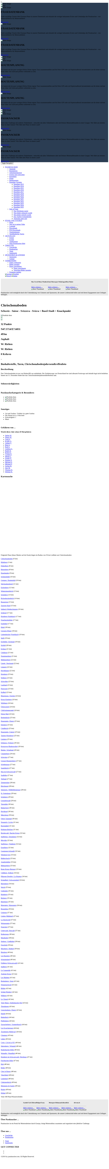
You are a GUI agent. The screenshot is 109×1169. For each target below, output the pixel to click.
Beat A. (7, 445)
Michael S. (8, 462)
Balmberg (4, 894)
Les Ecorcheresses (7, 1028)
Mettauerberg (5, 866)
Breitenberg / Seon (7, 981)
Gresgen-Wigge (6, 631)
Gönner (11, 259)
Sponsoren (12, 257)
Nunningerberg (6, 656)
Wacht (3, 887)
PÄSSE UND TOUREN (13, 220)
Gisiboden (4, 891)
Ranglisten (12, 176)
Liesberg (4, 739)
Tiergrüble (4, 804)
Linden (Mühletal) (7, 916)
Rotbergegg (5, 934)
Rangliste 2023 (19, 203)
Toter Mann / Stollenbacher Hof (11, 1003)
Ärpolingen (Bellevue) (8, 1032)
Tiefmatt (3, 779)
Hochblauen (5, 671)
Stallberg (4, 967)
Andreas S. (9, 449)
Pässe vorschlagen (15, 266)
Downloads (13, 228)
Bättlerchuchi (5, 858)
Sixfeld (3, 645)
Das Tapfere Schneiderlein (22, 217)
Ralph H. (8, 451)
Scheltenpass (5, 764)
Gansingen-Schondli (8, 851)
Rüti (2, 1064)
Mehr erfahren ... (37, 287)
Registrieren (13, 171)
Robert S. (8, 453)
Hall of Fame (13, 209)
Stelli (2, 638)
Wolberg (4, 678)
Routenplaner (5, 75)
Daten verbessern (15, 262)
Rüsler (3, 1089)
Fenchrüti (4, 945)
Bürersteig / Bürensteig (8, 905)
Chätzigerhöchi (6, 1082)
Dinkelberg (4, 566)
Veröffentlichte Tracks (16, 234)
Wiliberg (4, 996)
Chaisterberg (5, 754)
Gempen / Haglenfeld (8, 580)
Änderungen (13, 241)
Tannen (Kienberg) (7, 736)
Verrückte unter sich (20, 219)
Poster (11, 178)
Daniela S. (8, 460)
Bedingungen (13, 180)
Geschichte (13, 247)
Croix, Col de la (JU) (8, 1042)
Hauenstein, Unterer (7, 732)
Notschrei (4, 927)
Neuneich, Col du (7, 822)
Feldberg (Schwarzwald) (9, 963)
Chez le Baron (6, 1071)
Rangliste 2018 (19, 194)
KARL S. (8, 441)
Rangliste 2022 (19, 201)
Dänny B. (8, 437)
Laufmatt (4, 685)
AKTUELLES (10, 236)
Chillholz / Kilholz (7, 873)
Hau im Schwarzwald (8, 772)
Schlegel (4, 613)
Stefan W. (8, 435)
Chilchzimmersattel (7, 710)
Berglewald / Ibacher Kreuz (10, 833)
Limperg (4, 667)
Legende (12, 226)
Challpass (4, 652)
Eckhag (3, 649)
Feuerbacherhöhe (6, 620)
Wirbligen (4, 703)
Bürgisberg (4, 884)
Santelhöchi (5, 768)
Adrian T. (8, 443)
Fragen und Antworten (17, 175)
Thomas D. (9, 470)
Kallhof (3, 692)
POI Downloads (14, 230)
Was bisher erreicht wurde (22, 215)
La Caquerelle (5, 970)
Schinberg (4, 797)
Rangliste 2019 (19, 196)
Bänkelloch (5, 1017)
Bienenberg (5, 569)
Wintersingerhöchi (7, 591)
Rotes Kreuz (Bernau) (8, 869)
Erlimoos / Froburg (7, 743)
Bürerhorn (4, 902)
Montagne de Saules (7, 1086)
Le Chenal (4, 999)
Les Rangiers (5, 956)
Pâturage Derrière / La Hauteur (11, 876)
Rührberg (4, 562)
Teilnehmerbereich (15, 173)
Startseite (12, 169)
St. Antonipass (6, 793)
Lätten (3, 1039)
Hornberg (4, 674)
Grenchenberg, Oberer (8, 1010)
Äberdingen (5, 1006)
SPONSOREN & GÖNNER (15, 255)
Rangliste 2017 (19, 192)
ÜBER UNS (9, 245)
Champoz (4, 1035)
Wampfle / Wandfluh (8, 1053)
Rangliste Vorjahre (15, 182)
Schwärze (4, 757)
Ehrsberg (4, 725)
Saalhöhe (4, 775)
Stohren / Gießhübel (7, 941)
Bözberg (4, 898)
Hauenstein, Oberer (7, 721)
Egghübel (4, 624)
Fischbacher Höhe (7, 1061)
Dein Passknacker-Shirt (17, 243)
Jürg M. (7, 468)
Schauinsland (5, 959)
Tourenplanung (14, 232)
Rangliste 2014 (19, 186)
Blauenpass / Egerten (8, 696)
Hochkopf (4, 811)
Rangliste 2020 (19, 197)
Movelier (4, 840)
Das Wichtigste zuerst (21, 211)
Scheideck (4, 595)
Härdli (3, 1014)
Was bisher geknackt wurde (23, 213)
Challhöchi (4, 728)
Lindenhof (4, 1079)
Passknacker (5, 128)
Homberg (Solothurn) (8, 616)
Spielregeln (13, 253)
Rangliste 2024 (19, 205)
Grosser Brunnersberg (8, 761)
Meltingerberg (5, 660)
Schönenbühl (5, 577)
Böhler (3, 988)
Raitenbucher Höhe (7, 1050)
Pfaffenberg (5, 1021)
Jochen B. (8, 466)
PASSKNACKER (11, 167)
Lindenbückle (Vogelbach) (10, 634)
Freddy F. (8, 458)
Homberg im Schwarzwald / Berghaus (14, 1057)
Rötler (3, 1068)
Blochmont (4, 786)
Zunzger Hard (5, 606)
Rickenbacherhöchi (7, 598)
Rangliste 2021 (19, 199)
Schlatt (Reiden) (6, 992)
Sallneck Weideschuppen (9, 609)
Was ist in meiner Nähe (17, 224)
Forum (11, 238)
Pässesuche (4, 22)
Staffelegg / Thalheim (8, 844)
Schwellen (4, 681)
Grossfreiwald (5, 801)
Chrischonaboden (7, 559)
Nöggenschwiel (6, 985)
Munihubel (4, 938)
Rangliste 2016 (19, 190)
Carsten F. (8, 455)
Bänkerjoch (5, 808)
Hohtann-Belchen (7, 829)
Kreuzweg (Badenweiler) (9, 746)
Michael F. (8, 464)
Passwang (4, 689)
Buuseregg (4, 602)
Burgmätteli (5, 826)
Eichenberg (5, 587)
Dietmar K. (9, 472)
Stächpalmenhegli (7, 584)
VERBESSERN (10, 261)
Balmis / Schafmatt (7, 750)
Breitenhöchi (5, 717)
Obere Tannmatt (6, 819)
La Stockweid (5, 920)
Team (11, 251)
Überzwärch (5, 707)
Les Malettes (5, 977)
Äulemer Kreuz (6, 974)
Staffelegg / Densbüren (8, 837)
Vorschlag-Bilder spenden (22, 270)
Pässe (11, 222)
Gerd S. (7, 439)
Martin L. (8, 456)
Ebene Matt (5, 714)
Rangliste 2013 (19, 184)
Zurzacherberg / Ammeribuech (11, 1024)
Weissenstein (5, 923)
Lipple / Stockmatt (7, 663)
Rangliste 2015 (19, 188)
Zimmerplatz (5, 782)
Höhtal (3, 1093)
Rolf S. (7, 447)
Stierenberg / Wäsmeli (8, 1046)
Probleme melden (15, 272)
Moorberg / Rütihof (7, 949)
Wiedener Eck (5, 855)
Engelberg (4, 847)
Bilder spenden (14, 264)
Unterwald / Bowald (8, 931)
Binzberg (4, 952)
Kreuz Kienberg (6, 699)
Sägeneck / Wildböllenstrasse (10, 790)
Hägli (3, 627)
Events (11, 240)
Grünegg (4, 912)
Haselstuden (5, 573)
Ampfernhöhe (5, 862)
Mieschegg (4, 815)
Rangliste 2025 (19, 207)
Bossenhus (4, 909)
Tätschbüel (4, 1075)
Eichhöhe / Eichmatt (7, 642)
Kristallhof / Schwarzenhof (10, 880)
